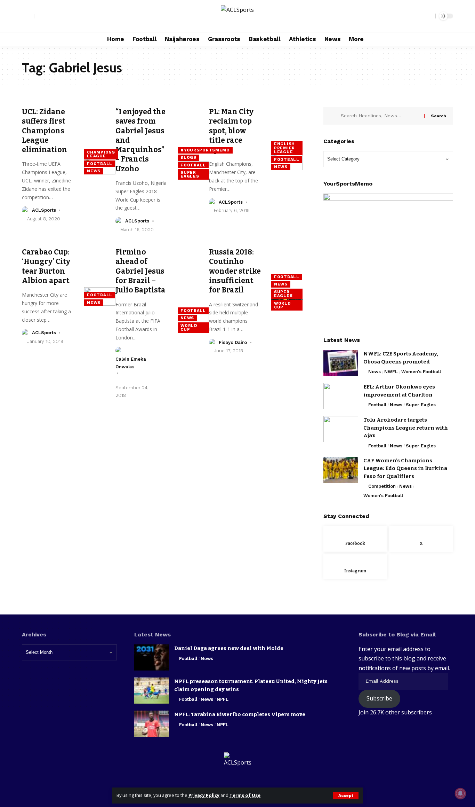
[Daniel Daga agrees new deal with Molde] (151, 657)
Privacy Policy (203, 795)
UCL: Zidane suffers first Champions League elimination (45, 130)
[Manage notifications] (460, 793)
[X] (47, 16)
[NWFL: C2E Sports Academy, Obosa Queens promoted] (340, 363)
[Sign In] (28, 16)
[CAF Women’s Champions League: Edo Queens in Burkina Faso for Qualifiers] (340, 470)
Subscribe (379, 698)
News (93, 171)
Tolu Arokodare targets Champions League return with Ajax (405, 428)
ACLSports (44, 210)
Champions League (101, 154)
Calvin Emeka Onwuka (130, 363)
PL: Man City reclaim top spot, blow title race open (231, 130)
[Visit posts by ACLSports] (26, 210)
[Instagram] (55, 16)
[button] (346, 795)
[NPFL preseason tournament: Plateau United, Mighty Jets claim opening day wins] (151, 690)
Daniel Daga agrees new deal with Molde (228, 648)
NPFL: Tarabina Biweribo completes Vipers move (239, 714)
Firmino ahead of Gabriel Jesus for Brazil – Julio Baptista (140, 271)
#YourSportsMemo (205, 150)
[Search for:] (380, 116)
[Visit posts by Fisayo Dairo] (213, 342)
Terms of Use (245, 795)
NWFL (391, 371)
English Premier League (284, 147)
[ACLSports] (237, 16)
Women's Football (421, 371)
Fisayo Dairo (233, 342)
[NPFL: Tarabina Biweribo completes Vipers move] (151, 724)
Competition (382, 486)
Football (99, 163)
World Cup (188, 327)
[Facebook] (40, 16)
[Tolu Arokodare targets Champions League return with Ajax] (340, 429)
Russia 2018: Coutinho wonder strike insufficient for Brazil (235, 271)
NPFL (222, 699)
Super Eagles (189, 174)
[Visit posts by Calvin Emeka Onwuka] (119, 350)
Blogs (188, 157)
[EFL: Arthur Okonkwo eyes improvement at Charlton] (340, 396)
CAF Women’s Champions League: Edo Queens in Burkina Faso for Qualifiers (405, 468)
